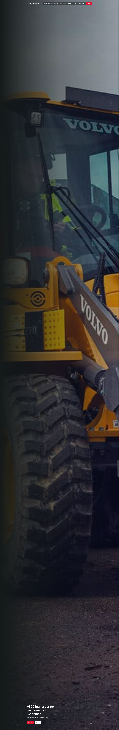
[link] (89, 3)
